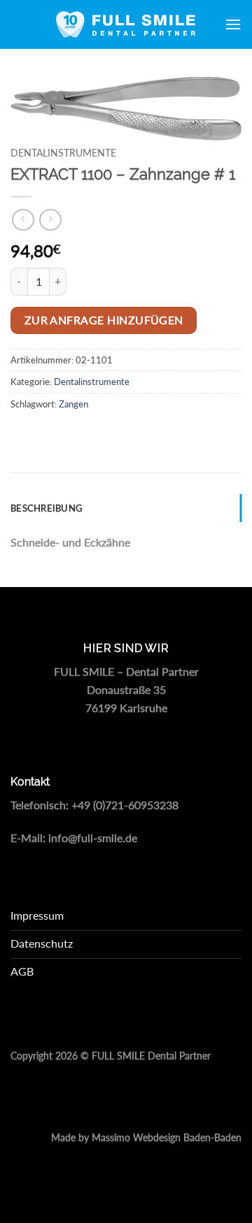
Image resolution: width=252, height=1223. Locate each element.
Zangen (73, 404)
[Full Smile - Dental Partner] (126, 24)
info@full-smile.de (92, 837)
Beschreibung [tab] (46, 508)
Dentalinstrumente (63, 153)
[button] (233, 24)
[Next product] (23, 220)
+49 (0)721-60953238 (124, 804)
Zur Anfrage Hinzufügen (103, 320)
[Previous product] (50, 220)
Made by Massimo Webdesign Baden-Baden (146, 1137)
